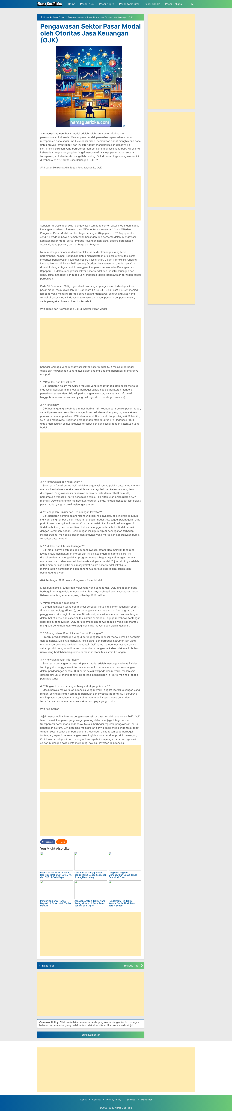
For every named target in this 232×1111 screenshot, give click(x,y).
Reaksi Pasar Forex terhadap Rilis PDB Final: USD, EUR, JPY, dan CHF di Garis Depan (56, 875)
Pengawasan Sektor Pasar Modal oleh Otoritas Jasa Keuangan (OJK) (90, 33)
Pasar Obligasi (173, 4)
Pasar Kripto (106, 4)
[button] (61, 841)
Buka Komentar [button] (91, 1034)
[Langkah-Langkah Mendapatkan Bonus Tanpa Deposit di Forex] (125, 861)
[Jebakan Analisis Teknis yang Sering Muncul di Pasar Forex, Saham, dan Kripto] (90, 889)
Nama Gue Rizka (123, 1107)
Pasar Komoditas (129, 4)
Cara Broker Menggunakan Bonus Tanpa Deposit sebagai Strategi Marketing (90, 875)
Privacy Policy (113, 1099)
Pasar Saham (152, 4)
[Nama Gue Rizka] (49, 4)
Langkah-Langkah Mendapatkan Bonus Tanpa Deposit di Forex (123, 875)
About (83, 1099)
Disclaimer (146, 1099)
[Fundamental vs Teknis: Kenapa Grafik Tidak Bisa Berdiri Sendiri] (125, 889)
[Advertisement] (90, 198)
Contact (96, 1099)
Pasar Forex (87, 4)
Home (71, 4)
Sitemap (131, 1099)
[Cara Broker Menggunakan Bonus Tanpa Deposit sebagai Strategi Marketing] (90, 861)
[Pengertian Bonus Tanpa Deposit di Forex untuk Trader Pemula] (56, 889)
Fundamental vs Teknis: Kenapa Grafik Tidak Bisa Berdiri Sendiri (122, 903)
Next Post (48, 965)
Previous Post (131, 965)
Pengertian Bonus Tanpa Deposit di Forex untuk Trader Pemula (55, 903)
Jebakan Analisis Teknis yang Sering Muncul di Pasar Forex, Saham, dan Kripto (89, 903)
